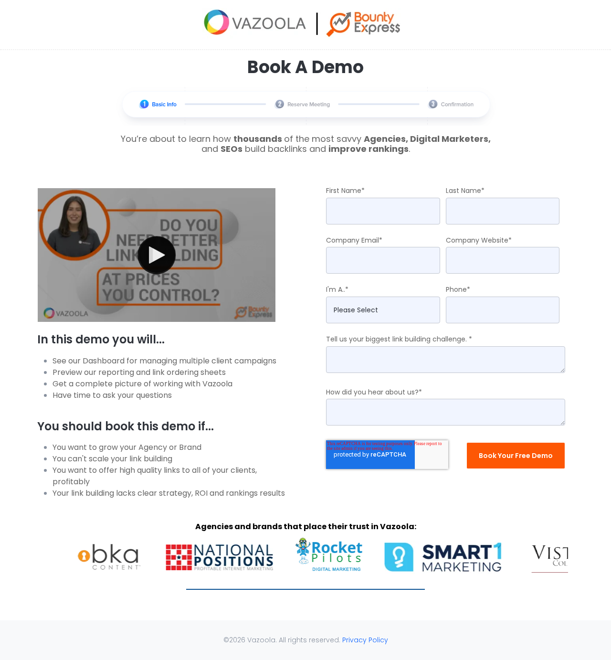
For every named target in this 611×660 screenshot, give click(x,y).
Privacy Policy (365, 640)
